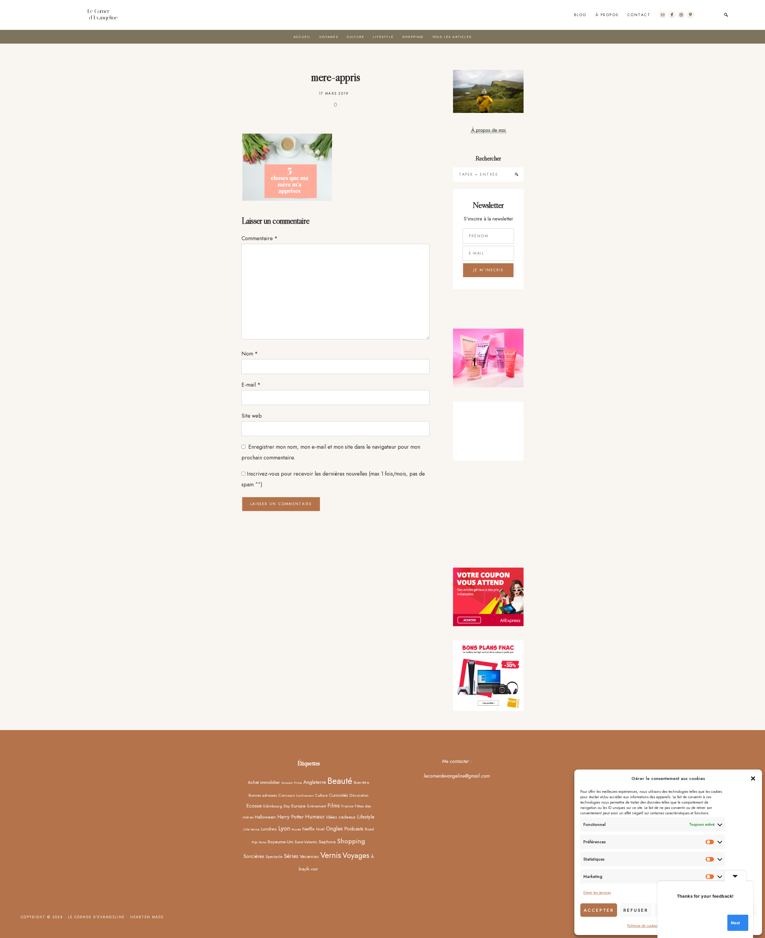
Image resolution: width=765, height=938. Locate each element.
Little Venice (251, 829)
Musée (296, 829)
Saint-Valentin (306, 842)
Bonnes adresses (263, 795)
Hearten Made (147, 917)
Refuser (635, 910)
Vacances (309, 856)
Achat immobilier (264, 782)
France (347, 806)
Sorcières (253, 856)
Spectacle (274, 856)
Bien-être (361, 782)
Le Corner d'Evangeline (102, 15)
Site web (251, 416)
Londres (269, 828)
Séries (291, 856)
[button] (753, 778)
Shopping (351, 841)
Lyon (284, 828)
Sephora (327, 841)
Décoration (359, 795)
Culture (321, 795)
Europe (298, 805)
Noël (320, 829)
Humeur (315, 817)
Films (334, 805)
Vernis (330, 855)
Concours (286, 795)
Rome (262, 842)
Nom (249, 354)
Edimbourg (272, 806)
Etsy (287, 806)
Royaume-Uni (280, 841)
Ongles (334, 828)
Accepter (599, 910)
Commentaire (259, 238)
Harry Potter (290, 816)
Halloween (265, 816)
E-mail (251, 385)
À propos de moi (488, 130)
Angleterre (314, 782)
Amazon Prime (291, 783)
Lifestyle (365, 816)
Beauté (340, 781)
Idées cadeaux (341, 816)
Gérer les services (597, 892)
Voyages (355, 855)
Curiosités (338, 795)
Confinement (304, 795)
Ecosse (254, 805)
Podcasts (353, 828)
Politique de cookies (642, 925)
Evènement (316, 806)
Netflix (308, 828)
